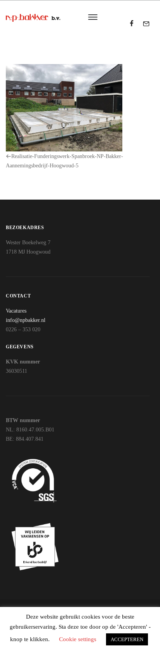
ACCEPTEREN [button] (127, 639)
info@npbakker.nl (25, 320)
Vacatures (16, 311)
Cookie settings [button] (77, 639)
